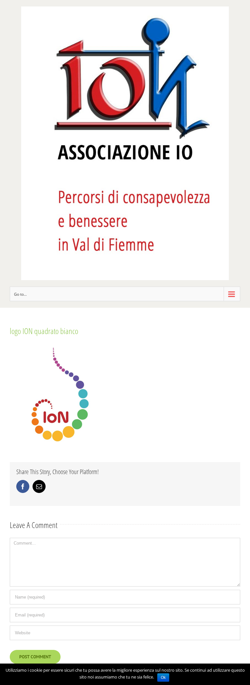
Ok (163, 677)
